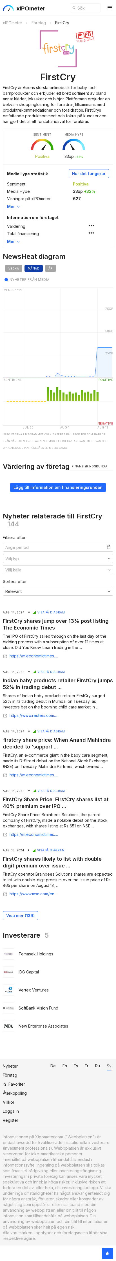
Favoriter (16, 1084)
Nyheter (10, 1066)
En (65, 1065)
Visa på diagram (51, 612)
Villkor (8, 1102)
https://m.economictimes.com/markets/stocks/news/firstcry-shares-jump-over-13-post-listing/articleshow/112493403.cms (34, 656)
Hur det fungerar (89, 173)
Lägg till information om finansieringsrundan (58, 487)
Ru (97, 1065)
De (53, 1065)
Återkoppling (15, 1093)
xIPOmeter (30, 8)
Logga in (11, 1111)
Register (10, 1120)
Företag (10, 1075)
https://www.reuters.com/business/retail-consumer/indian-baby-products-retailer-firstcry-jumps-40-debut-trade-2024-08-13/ (34, 715)
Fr (86, 1065)
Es (76, 1065)
